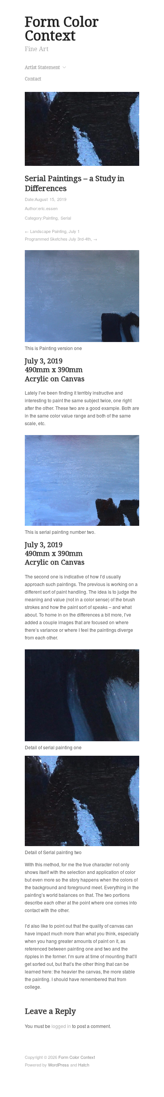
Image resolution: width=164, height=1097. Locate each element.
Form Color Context (62, 29)
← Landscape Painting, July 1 (52, 231)
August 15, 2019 (50, 199)
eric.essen (48, 208)
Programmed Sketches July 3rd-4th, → (61, 239)
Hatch (83, 1065)
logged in (61, 1026)
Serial (66, 218)
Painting (50, 218)
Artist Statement (42, 67)
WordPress (58, 1065)
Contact (33, 79)
